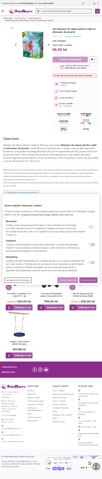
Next (49, 45)
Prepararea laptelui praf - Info (89, 435)
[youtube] (46, 369)
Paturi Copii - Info (88, 427)
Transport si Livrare (35, 401)
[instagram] (40, 369)
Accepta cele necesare (18, 280)
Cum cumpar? (59, 391)
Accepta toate (88, 280)
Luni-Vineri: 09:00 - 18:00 (8, 420)
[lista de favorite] (83, 3)
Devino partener (60, 404)
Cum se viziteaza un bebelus (86, 413)
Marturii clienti (33, 398)
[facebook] (34, 369)
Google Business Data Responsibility (40, 214)
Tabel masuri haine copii (63, 394)
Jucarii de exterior (34, 18)
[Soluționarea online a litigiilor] (93, 457)
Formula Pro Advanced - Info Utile (88, 404)
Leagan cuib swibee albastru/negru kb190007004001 (19, 342)
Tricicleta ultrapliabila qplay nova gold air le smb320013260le (51, 294)
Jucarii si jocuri (20, 18)
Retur (29, 414)
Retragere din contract (62, 415)
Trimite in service (34, 417)
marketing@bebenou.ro (10, 435)
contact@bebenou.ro (10, 428)
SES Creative (65, 45)
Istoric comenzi (59, 401)
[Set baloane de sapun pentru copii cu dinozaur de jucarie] (32, 45)
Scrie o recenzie (73, 36)
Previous (16, 45)
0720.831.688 (10, 415)
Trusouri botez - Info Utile (87, 422)
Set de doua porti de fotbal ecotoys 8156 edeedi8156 (83, 294)
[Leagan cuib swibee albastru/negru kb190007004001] (19, 324)
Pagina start (8, 18)
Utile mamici (32, 421)
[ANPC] (79, 457)
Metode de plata (60, 398)
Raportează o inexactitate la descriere (22, 193)
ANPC (55, 418)
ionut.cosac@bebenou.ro (10, 441)
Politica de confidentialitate (34, 409)
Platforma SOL (59, 422)
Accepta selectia (67, 280)
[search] (38, 11)
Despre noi (32, 394)
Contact (30, 391)
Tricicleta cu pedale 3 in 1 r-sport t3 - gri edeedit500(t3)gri (19, 294)
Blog (55, 411)
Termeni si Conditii (35, 404)
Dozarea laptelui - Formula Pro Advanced (88, 444)
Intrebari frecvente (61, 408)
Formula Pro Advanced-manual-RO (88, 395)
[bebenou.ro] (21, 11)
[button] (4, 11)
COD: (55, 41)
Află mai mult (67, 214)
